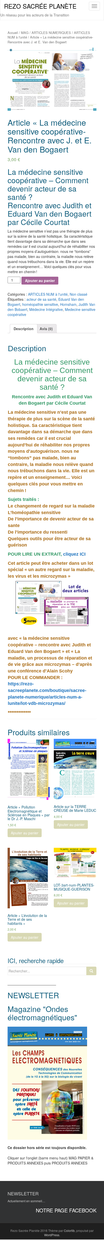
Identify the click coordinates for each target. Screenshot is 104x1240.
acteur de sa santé (41, 299)
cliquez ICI (74, 554)
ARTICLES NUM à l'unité (48, 294)
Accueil (13, 32)
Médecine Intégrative (46, 309)
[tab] (23, 328)
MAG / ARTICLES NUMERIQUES (46, 32)
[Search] (91, 971)
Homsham (68, 304)
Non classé (78, 294)
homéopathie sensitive (40, 304)
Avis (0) (46, 328)
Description (24, 328)
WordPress (51, 1235)
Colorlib (69, 1230)
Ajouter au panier (40, 280)
